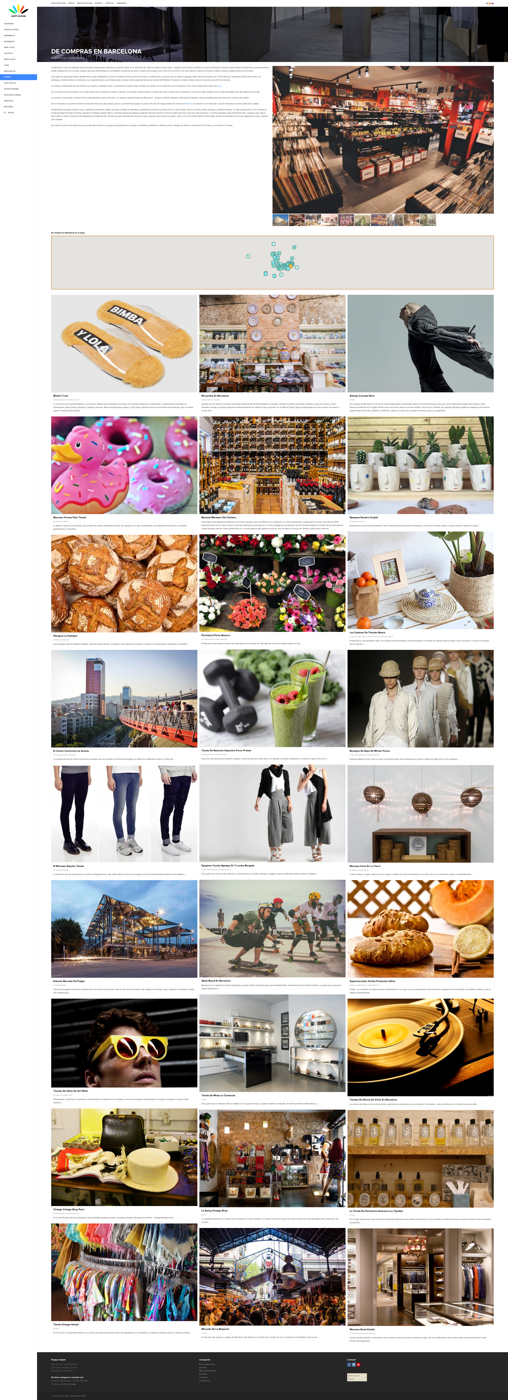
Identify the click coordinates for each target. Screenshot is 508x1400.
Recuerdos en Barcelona (215, 395)
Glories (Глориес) (60, 985)
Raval (353, 400)
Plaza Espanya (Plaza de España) (65, 755)
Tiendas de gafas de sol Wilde (70, 1091)
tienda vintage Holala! (66, 1324)
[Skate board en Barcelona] (272, 928)
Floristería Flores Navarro (215, 635)
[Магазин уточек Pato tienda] (124, 465)
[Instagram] (354, 1365)
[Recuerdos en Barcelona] (272, 343)
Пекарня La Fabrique (65, 635)
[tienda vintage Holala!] (124, 1272)
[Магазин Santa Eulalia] (421, 1277)
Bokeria (188, 103)
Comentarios (204, 1380)
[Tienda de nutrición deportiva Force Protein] (272, 698)
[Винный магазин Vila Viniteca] (272, 465)
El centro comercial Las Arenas (71, 751)
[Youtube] (358, 1365)
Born (204, 400)
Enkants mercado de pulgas (69, 981)
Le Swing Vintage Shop (214, 1210)
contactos (203, 1377)
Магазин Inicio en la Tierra (365, 866)
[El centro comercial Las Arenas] (124, 698)
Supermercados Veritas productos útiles (372, 981)
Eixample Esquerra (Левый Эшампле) (67, 400)
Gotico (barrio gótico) (213, 400)
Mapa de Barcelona (207, 1371)
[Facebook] (349, 1365)
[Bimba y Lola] (124, 343)
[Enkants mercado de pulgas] (124, 929)
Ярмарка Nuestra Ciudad (364, 517)
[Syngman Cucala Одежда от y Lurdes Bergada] (272, 813)
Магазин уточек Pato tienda (69, 517)
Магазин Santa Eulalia (362, 1329)
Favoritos (203, 1374)
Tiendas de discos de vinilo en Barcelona (373, 1099)
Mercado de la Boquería (215, 1329)
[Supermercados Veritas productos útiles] (421, 929)
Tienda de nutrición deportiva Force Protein (226, 750)
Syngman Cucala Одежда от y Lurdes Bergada (227, 865)
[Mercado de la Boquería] (272, 1277)
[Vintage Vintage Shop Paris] (124, 1157)
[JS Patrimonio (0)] (383, 140)
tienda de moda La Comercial (218, 1095)
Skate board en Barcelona (216, 980)
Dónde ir (203, 1367)
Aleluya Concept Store (362, 395)
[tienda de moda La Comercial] (272, 1043)
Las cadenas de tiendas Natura (367, 632)
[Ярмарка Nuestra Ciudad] (421, 465)
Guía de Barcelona (207, 1364)
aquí (219, 86)
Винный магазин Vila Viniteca (218, 517)
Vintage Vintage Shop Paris (68, 1209)
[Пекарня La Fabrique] (124, 583)
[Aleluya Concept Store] (421, 343)
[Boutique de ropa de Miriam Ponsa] (421, 698)
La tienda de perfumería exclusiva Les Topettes (376, 1211)
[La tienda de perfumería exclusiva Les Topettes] (421, 1159)
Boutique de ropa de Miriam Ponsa (370, 751)
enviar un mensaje (68, 1384)
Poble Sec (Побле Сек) (62, 640)
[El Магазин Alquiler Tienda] (124, 814)
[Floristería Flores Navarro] (272, 583)
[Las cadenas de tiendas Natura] (421, 580)
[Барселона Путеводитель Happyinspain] (18, 10)
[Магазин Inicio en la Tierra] (421, 814)
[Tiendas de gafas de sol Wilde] (124, 1043)
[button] (290, 266)
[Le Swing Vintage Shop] (272, 1158)
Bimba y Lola (60, 395)
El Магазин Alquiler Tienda (68, 866)
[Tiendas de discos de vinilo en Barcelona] (421, 1047)
